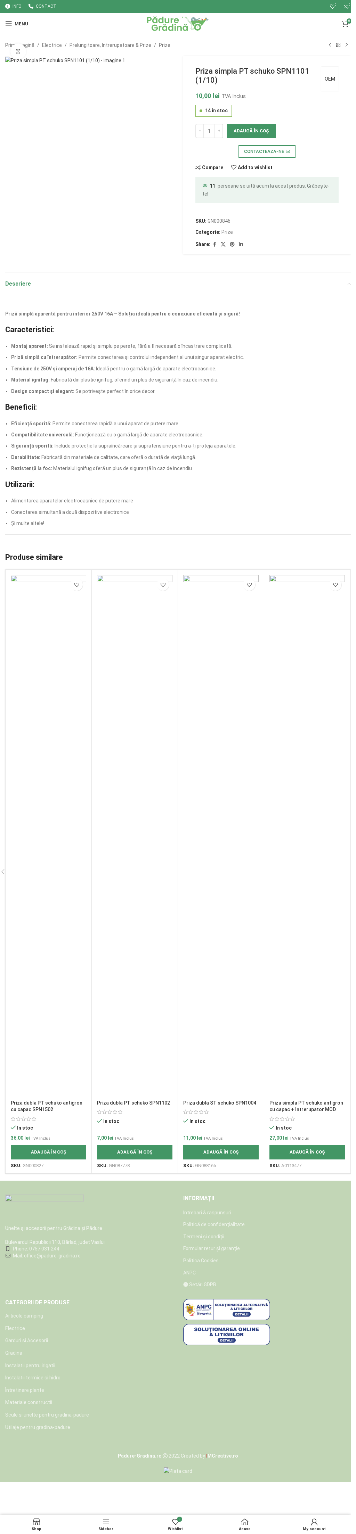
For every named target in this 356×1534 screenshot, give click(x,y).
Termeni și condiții (203, 1236)
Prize (164, 45)
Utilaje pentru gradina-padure (37, 1427)
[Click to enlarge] (18, 51)
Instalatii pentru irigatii (30, 1365)
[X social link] (223, 244)
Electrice (52, 45)
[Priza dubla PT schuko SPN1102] (134, 835)
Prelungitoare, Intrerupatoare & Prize (110, 45)
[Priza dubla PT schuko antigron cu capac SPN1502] (48, 835)
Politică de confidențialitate (214, 1224)
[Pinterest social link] (232, 244)
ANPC (189, 1272)
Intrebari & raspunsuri (207, 1212)
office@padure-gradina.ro (53, 1255)
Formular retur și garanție (211, 1248)
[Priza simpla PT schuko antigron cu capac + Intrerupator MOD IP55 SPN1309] (307, 835)
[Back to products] (338, 45)
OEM (330, 79)
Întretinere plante (24, 1390)
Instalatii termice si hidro (32, 1377)
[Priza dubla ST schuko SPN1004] (221, 835)
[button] (48, 1152)
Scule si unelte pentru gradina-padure (47, 1415)
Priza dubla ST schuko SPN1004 (219, 1103)
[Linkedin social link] (241, 244)
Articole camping (24, 1316)
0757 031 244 (44, 1249)
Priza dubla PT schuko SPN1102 (133, 1103)
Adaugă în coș (251, 130)
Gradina (13, 1353)
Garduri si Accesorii (26, 1340)
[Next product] (346, 45)
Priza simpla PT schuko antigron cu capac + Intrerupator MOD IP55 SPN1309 (306, 1109)
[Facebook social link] (214, 244)
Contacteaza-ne (264, 151)
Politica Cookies (201, 1260)
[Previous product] (330, 45)
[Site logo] (178, 23)
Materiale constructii (28, 1402)
